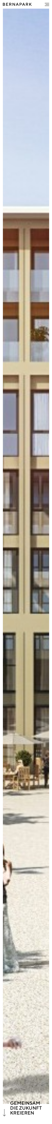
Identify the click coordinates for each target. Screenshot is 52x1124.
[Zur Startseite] (17, 4)
